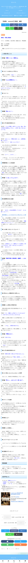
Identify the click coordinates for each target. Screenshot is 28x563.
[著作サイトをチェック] (7, 541)
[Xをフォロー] (20, 541)
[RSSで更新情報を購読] (20, 544)
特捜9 (3, 34)
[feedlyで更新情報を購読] (7, 544)
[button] (18, 28)
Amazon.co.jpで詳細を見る (17, 501)
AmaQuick (17, 496)
